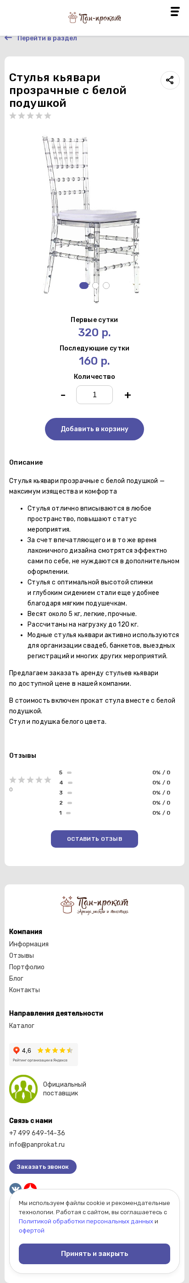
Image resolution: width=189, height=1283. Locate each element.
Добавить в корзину (94, 429)
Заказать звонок (43, 1166)
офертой (31, 1230)
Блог (16, 979)
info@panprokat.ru (37, 1145)
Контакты (24, 990)
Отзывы (21, 956)
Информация (29, 944)
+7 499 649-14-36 (37, 1133)
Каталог (21, 1026)
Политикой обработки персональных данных (86, 1221)
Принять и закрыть (94, 1254)
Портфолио (26, 967)
